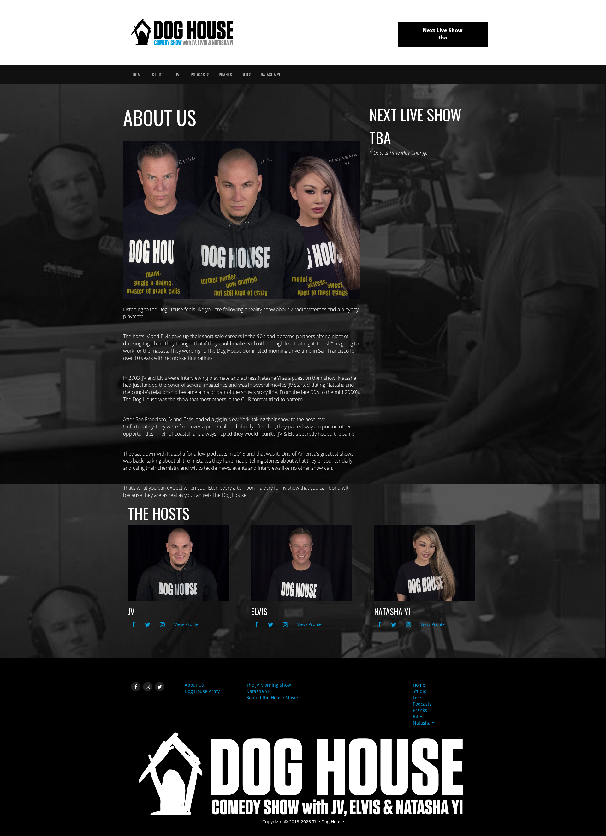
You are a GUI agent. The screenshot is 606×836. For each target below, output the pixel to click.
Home (137, 74)
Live (177, 74)
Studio (158, 74)
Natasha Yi (270, 74)
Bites (246, 74)
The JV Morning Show (268, 685)
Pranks (225, 74)
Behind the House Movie (272, 698)
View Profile (186, 624)
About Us (194, 685)
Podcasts (200, 74)
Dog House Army (202, 691)
